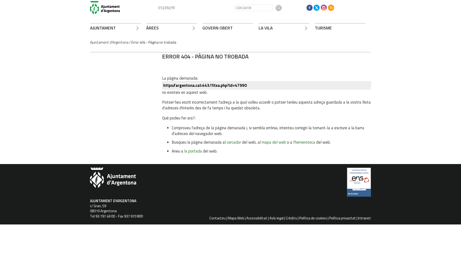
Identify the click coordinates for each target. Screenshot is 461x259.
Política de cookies (313, 218)
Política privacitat (342, 218)
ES (160, 8)
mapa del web (274, 142)
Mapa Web (236, 218)
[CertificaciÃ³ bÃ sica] (359, 184)
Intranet (364, 218)
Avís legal (276, 218)
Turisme (323, 28)
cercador (234, 142)
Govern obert (217, 28)
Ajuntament (103, 28)
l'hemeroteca (304, 142)
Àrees (152, 28)
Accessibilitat (256, 218)
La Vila (266, 28)
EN (167, 8)
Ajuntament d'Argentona (109, 42)
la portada (193, 151)
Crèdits (291, 218)
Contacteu (217, 218)
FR (173, 8)
